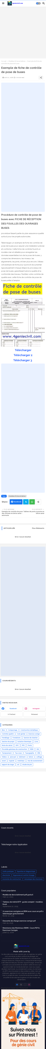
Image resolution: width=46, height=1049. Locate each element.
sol (18, 764)
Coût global (21, 734)
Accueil (3, 61)
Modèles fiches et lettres (16, 61)
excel (4, 761)
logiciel (11, 761)
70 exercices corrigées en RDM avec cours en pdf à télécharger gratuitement (23, 912)
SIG (38, 749)
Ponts (30, 745)
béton (31, 757)
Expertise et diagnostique (26, 871)
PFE (23, 745)
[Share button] (38, 501)
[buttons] (17, 984)
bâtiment (22, 757)
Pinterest (34, 714)
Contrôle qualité (8, 734)
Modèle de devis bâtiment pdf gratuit (18, 895)
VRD (38, 753)
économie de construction (11, 879)
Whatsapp (32, 501)
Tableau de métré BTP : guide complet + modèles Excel (23, 903)
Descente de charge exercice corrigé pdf (19, 921)
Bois (3, 730)
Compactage (12, 730)
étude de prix (27, 764)
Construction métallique (29, 730)
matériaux (20, 761)
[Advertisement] (23, 32)
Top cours (18, 753)
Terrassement (7, 753)
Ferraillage (5, 738)
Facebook (17, 502)
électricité (6, 875)
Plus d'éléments (38, 528)
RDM (31, 749)
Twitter (26, 501)
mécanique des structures (33, 879)
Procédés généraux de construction (14, 749)
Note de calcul (7, 745)
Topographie (29, 753)
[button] (38, 3)
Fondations (17, 738)
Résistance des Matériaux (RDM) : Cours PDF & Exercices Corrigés (21, 929)
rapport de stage (8, 764)
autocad (13, 757)
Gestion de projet (8, 741)
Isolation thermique (24, 741)
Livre (36, 741)
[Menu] (3, 3)
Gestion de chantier (31, 738)
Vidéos (4, 757)
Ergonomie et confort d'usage (23, 875)
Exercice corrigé (34, 734)
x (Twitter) (11, 714)
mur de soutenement (35, 761)
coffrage (39, 757)
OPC (17, 745)
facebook (13, 708)
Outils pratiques (8, 871)
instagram (36, 708)
